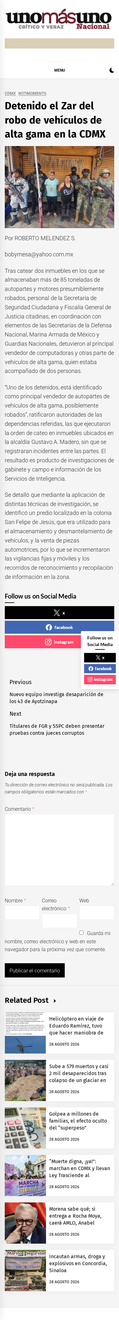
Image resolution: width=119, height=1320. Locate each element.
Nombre (15, 901)
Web (84, 901)
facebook (64, 627)
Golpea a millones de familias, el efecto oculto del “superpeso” (78, 1121)
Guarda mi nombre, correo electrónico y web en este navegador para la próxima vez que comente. (57, 941)
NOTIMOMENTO (32, 94)
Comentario (19, 809)
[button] (111, 71)
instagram (64, 641)
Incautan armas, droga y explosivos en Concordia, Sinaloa (78, 1263)
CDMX (10, 94)
